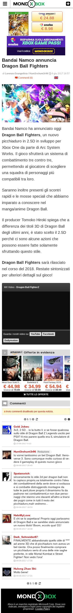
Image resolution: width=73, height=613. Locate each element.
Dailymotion (11, 340)
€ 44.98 (12, 386)
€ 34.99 (32, 386)
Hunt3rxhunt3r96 (25, 451)
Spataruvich (22, 473)
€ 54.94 (53, 386)
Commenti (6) (24, 78)
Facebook (48, 334)
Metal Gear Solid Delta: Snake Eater (18, 382)
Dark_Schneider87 (26, 536)
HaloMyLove (22, 515)
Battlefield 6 (32, 382)
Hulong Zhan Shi (25, 568)
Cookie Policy (42, 609)
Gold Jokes (21, 426)
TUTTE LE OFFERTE (37, 394)
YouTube (35, 334)
